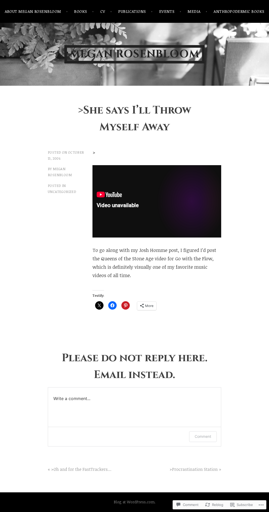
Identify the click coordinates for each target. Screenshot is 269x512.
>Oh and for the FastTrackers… (81, 469)
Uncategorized (62, 191)
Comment (203, 436)
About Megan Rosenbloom (33, 11)
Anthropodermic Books (239, 11)
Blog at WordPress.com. (135, 501)
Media (194, 11)
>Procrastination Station (194, 469)
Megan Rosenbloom (134, 54)
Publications (132, 11)
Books (80, 11)
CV (102, 11)
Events (167, 11)
